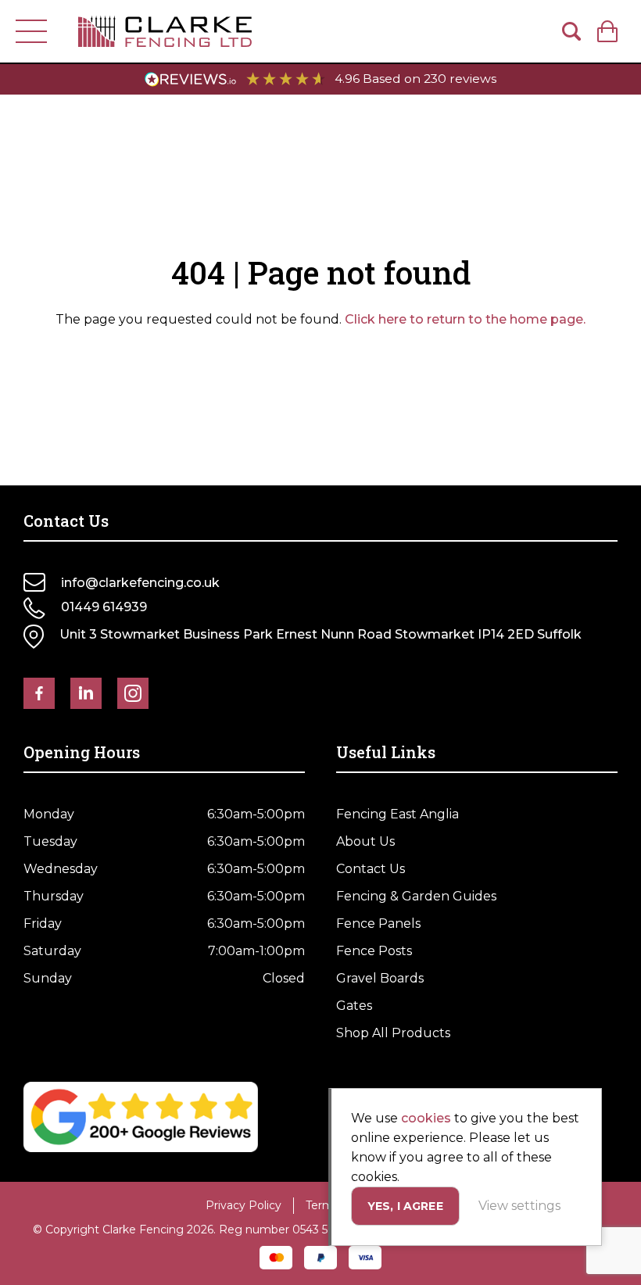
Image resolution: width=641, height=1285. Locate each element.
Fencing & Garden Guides (416, 896)
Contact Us (370, 868)
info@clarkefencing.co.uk (140, 582)
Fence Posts (374, 950)
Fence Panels (378, 923)
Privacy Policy (243, 1205)
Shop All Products (393, 1032)
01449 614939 (104, 607)
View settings (519, 1205)
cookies (426, 1118)
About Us (365, 841)
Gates (354, 1005)
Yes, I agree (405, 1206)
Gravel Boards (380, 978)
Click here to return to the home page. (465, 319)
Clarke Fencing (165, 31)
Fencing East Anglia (397, 814)
